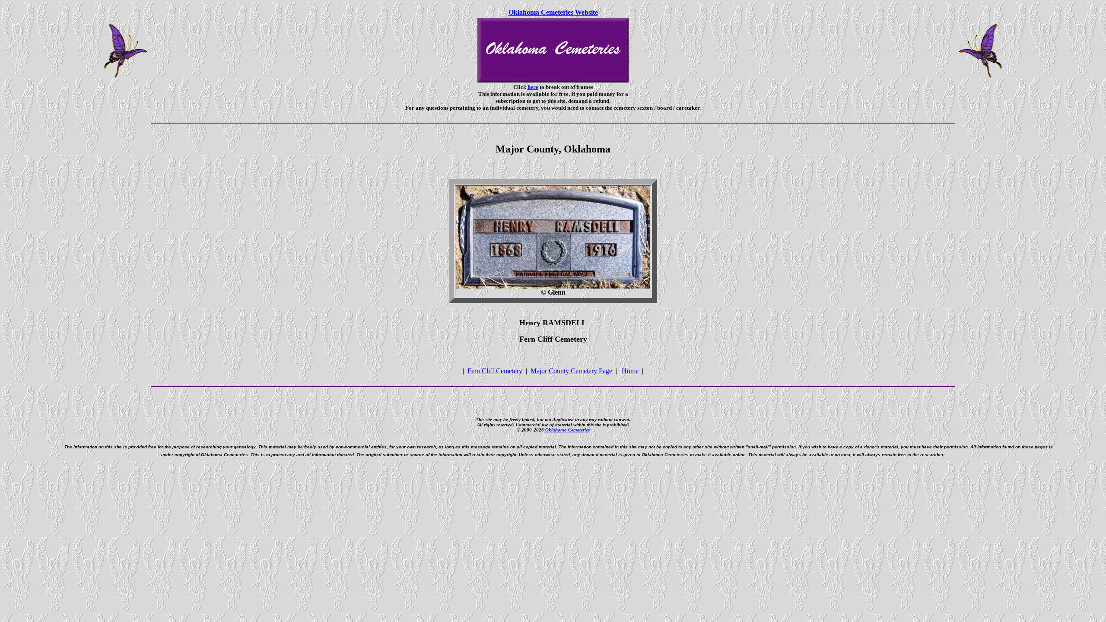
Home (630, 370)
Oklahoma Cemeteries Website (553, 12)
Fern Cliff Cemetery (494, 370)
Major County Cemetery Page (571, 370)
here (533, 87)
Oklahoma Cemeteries (567, 429)
